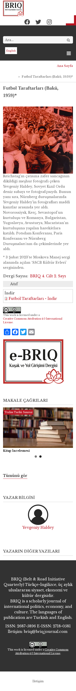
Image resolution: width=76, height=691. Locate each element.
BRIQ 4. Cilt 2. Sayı (48, 276)
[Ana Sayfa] (13, 8)
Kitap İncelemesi (16, 451)
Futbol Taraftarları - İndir (33, 298)
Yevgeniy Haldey (38, 527)
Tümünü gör (15, 475)
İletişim (38, 681)
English (11, 50)
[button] (38, 140)
